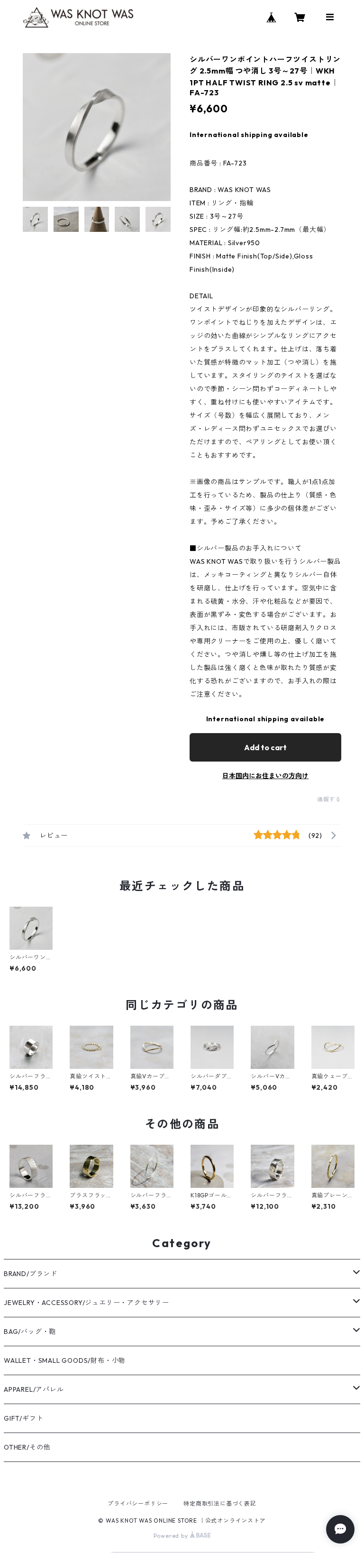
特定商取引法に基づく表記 (219, 1503)
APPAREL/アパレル (34, 1389)
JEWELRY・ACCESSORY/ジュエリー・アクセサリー (86, 1302)
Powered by (172, 1535)
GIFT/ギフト (23, 1418)
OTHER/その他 (27, 1447)
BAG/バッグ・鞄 (30, 1331)
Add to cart (265, 747)
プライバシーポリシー (138, 1503)
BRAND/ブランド (30, 1273)
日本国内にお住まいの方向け (265, 776)
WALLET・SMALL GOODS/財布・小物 (65, 1360)
